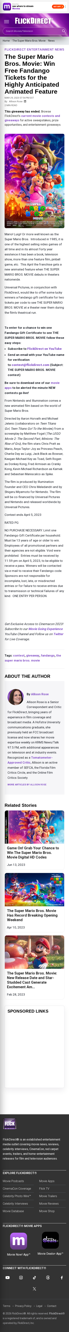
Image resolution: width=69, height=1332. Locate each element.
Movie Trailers (48, 1196)
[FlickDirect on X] (34, 1289)
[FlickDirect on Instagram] (21, 1277)
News (51, 40)
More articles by (27, 784)
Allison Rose (15, 101)
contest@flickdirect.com (30, 365)
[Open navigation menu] (6, 21)
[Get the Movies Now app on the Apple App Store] (34, 6)
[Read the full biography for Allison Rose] (16, 697)
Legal (39, 1306)
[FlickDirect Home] (34, 21)
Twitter (58, 634)
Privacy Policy (23, 1306)
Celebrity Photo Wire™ (17, 1196)
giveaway (32, 655)
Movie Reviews (49, 1203)
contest (19, 655)
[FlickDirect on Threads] (48, 1277)
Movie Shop (47, 1211)
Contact (51, 1306)
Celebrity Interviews (15, 1203)
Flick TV (44, 1188)
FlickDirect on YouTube (44, 349)
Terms (6, 1306)
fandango (48, 655)
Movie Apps (46, 1181)
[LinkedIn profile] (25, 101)
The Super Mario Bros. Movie (29, 40)
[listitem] (34, 840)
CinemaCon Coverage (17, 1188)
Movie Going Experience (45, 629)
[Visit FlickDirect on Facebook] (61, 1277)
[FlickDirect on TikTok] (34, 1277)
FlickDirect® (57, 1313)
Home (6, 40)
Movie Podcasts (13, 1181)
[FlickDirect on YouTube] (7, 1277)
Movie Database (13, 1211)
